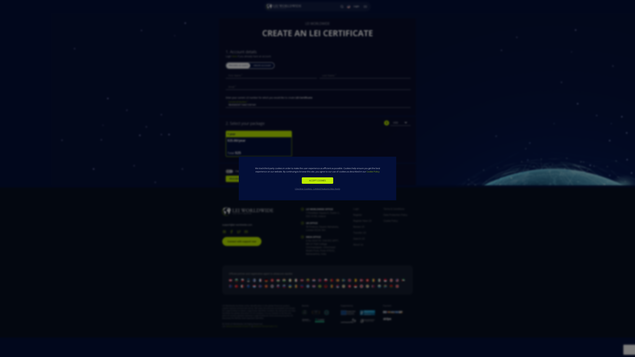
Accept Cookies (317, 180)
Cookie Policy (373, 171)
